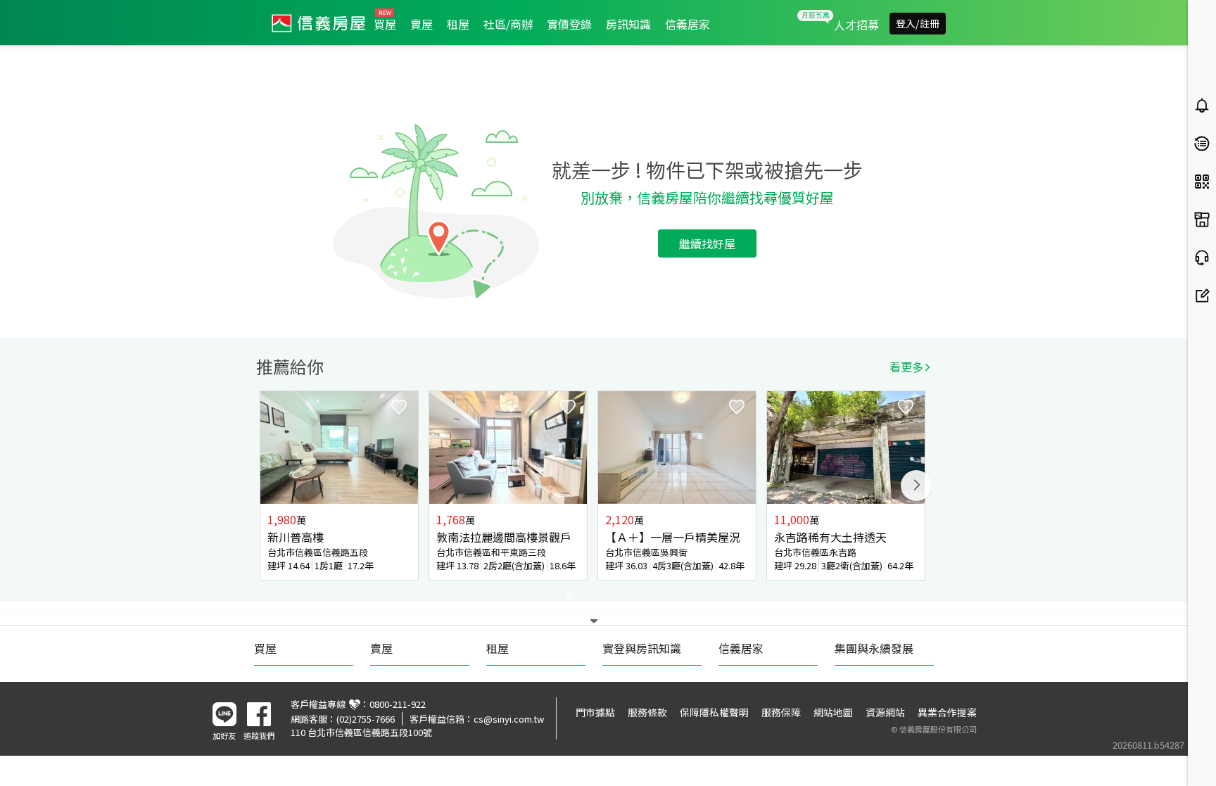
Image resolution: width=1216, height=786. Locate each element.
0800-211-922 (397, 704)
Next (916, 485)
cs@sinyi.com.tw (509, 718)
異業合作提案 (947, 712)
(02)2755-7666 (365, 718)
